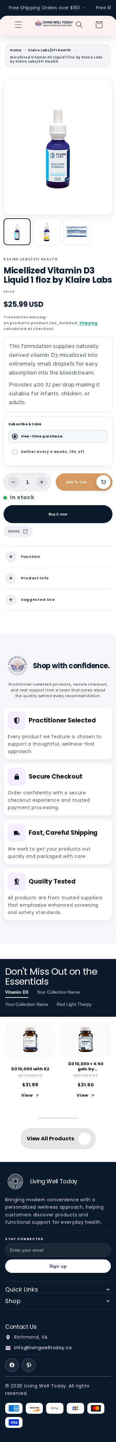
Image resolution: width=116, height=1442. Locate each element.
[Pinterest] (28, 1365)
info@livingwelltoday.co (43, 1347)
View (27, 1095)
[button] (18, 24)
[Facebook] (12, 1365)
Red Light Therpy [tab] (74, 1004)
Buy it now (58, 514)
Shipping (88, 323)
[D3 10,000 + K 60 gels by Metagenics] (86, 1039)
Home (16, 50)
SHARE (14, 531)
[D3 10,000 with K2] (30, 1039)
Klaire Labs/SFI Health (49, 50)
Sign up (58, 1266)
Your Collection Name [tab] (58, 992)
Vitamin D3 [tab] (16, 992)
